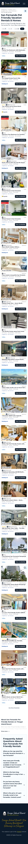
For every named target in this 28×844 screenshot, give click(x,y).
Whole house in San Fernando (11, 219)
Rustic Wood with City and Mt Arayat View (13, 163)
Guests (15, 28)
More (22, 28)
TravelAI (19, 831)
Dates (3, 28)
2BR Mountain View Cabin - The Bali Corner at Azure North (13, 529)
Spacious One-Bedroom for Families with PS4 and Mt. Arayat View (13, 135)
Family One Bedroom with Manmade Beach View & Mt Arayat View (13, 50)
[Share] (25, 10)
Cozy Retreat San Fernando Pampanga (14, 556)
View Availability (20, 55)
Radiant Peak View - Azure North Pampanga (12, 304)
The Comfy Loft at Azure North (11, 106)
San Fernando (11, 53)
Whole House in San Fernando (11, 190)
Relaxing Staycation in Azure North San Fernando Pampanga (13, 360)
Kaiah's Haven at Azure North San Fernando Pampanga (12, 697)
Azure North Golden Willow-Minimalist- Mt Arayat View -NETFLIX (13, 247)
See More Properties (14, 707)
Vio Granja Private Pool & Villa (11, 78)
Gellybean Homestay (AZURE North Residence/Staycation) (13, 472)
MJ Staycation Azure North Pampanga (13, 584)
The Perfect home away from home (13, 331)
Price (9, 28)
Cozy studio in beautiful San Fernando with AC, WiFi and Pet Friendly (14, 275)
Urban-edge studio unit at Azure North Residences (14, 388)
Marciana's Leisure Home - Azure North (12, 500)
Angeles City (4, 53)
